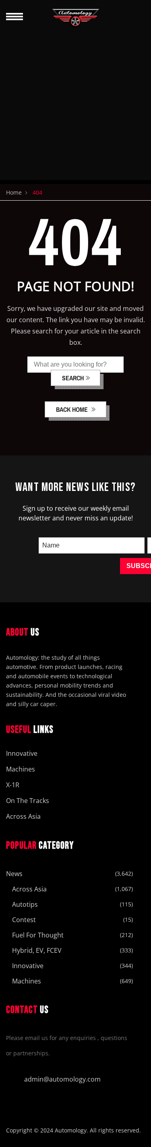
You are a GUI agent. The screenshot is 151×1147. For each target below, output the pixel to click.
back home (72, 409)
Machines (20, 769)
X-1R (12, 784)
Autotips (25, 904)
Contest (24, 919)
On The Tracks (27, 800)
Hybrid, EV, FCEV (37, 950)
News (14, 873)
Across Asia (23, 816)
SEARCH (73, 377)
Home (14, 192)
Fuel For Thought (38, 935)
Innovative (21, 753)
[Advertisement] (75, 104)
